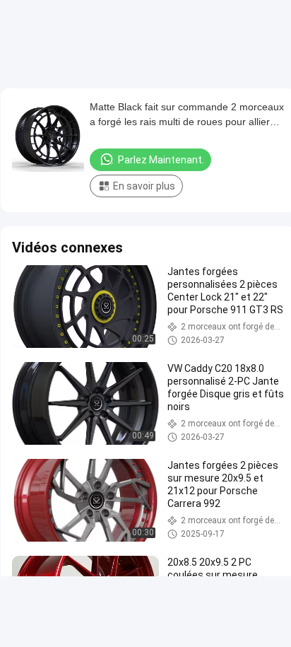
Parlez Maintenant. (161, 159)
